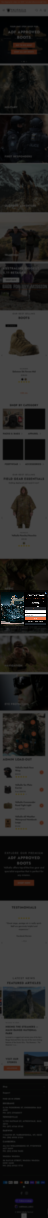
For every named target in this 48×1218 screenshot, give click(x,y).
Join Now (35, 618)
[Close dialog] (45, 593)
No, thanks (35, 624)
